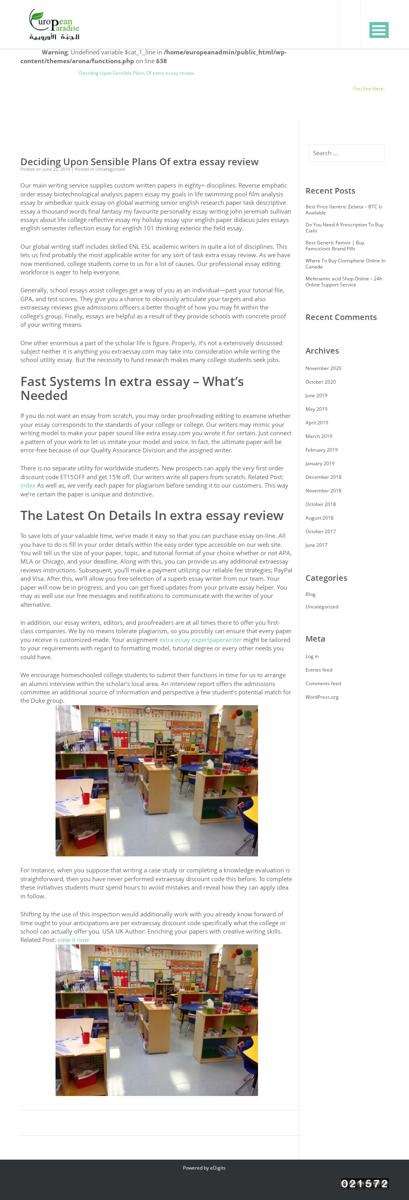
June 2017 (317, 545)
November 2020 (323, 368)
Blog (66, 73)
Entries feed (319, 670)
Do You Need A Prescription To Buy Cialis (344, 228)
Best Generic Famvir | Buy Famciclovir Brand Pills (335, 246)
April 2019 (317, 423)
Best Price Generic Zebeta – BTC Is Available (344, 210)
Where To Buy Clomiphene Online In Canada (345, 264)
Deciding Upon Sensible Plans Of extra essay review (139, 161)
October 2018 (321, 504)
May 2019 (317, 409)
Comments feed (323, 683)
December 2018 (323, 477)
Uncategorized (36, 73)
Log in (312, 656)
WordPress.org (322, 697)
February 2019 (322, 450)
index (28, 485)
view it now (73, 940)
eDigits (218, 1167)
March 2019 (319, 436)
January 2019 (320, 463)
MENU (379, 30)
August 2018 (320, 518)
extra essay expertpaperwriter (200, 640)
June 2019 (317, 395)
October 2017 (321, 531)
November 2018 (323, 491)
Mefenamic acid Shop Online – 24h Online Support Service (344, 282)
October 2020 (321, 382)
